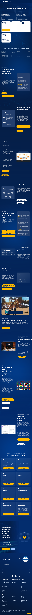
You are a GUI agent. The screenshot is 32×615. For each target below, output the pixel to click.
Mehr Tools (22, 604)
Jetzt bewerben (14, 596)
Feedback (22, 587)
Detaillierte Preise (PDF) (15, 583)
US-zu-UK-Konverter (24, 600)
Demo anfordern (13, 548)
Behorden (3, 605)
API (2, 591)
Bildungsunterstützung (10, 19)
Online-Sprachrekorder (24, 597)
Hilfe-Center (23, 610)
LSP (2, 600)
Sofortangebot (20, 203)
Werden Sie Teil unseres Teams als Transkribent (16, 568)
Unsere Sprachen (6, 403)
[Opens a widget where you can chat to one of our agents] (29, 614)
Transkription (8, 230)
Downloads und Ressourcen (6, 611)
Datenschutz (10, 610)
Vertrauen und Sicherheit (16, 610)
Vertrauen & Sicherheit (22, 200)
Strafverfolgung (4, 601)
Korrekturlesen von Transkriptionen (5, 584)
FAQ (21, 591)
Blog (6, 610)
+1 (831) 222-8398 (5, 561)
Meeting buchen (5, 170)
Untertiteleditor (14, 600)
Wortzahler (22, 601)
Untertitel (3, 590)
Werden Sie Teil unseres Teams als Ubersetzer (16, 571)
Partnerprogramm (14, 597)
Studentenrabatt (14, 587)
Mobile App (22, 596)
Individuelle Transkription (5, 582)
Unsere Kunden (23, 582)
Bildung (3, 596)
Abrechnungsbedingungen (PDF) (15, 586)
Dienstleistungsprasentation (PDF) (25, 586)
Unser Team (20, 130)
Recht (3, 597)
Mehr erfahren (5, 175)
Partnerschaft (23, 583)
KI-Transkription (4, 586)
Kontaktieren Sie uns (6, 559)
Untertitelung (4, 587)
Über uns (4, 93)
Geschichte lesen (6, 327)
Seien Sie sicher (5, 14)
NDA (9, 15)
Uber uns (3, 610)
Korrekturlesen (8, 233)
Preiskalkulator (14, 582)
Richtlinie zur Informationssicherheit (24, 590)
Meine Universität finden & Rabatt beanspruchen (8, 286)
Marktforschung (4, 604)
